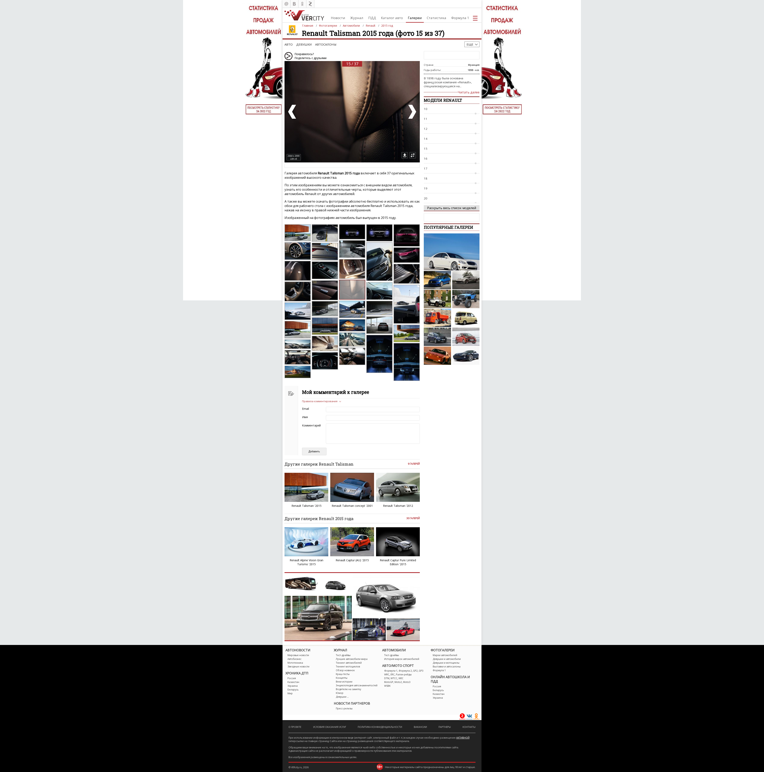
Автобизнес (294, 659)
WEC (401, 678)
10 (425, 109)
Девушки (304, 44)
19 (425, 188)
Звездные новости (298, 666)
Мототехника (295, 662)
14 (425, 139)
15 (425, 149)
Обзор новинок (345, 670)
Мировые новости (298, 655)
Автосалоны (325, 44)
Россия (291, 678)
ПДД (372, 18)
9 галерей (414, 463)
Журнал (356, 18)
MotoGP (388, 682)
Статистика (436, 18)
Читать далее (468, 92)
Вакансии (420, 727)
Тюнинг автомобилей (349, 662)
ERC (393, 674)
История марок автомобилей (401, 659)
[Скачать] (404, 155)
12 (425, 129)
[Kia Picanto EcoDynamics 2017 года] (465, 337)
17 (425, 168)
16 (425, 158)
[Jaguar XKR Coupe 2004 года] (465, 356)
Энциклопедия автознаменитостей (356, 685)
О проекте (294, 727)
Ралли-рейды (404, 674)
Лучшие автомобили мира (351, 659)
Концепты (341, 678)
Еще (470, 44)
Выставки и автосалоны (447, 666)
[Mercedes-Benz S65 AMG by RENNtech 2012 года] (451, 251)
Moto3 (406, 682)
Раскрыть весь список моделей (451, 208)
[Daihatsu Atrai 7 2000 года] (465, 318)
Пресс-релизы (344, 708)
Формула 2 (405, 670)
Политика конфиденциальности (380, 727)
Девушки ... (342, 696)
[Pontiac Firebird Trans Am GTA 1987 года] (437, 356)
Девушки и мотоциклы (446, 662)
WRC (386, 674)
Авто (289, 44)
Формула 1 (460, 18)
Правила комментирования (319, 401)
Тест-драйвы (343, 655)
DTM (386, 678)
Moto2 (398, 682)
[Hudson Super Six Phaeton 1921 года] (437, 299)
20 (425, 198)
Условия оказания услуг (329, 727)
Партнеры (445, 727)
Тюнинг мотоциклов (348, 666)
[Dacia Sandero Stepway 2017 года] (437, 337)
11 (425, 119)
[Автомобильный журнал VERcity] (304, 15)
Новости (338, 18)
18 (425, 178)
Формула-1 (391, 670)
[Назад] (292, 111)
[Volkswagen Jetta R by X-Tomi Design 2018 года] (437, 280)
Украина (292, 686)
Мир (290, 693)
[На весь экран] (412, 155)
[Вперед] (412, 111)
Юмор (339, 693)
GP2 (415, 670)
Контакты (469, 727)
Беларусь (293, 689)
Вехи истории (344, 681)
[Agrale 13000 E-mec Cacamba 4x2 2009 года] (437, 318)
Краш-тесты (343, 674)
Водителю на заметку (348, 689)
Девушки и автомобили (447, 659)
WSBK (387, 686)
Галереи (415, 18)
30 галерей (413, 518)
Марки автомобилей (445, 655)
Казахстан (293, 682)
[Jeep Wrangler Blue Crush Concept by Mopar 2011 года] (465, 299)
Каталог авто (392, 18)
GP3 (421, 670)
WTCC (394, 678)
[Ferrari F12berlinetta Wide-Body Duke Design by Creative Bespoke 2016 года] (465, 280)
